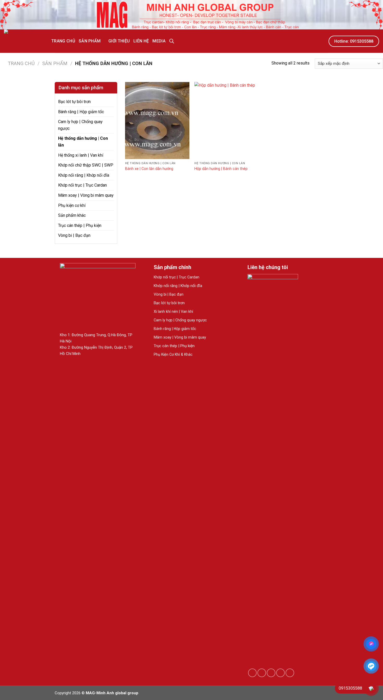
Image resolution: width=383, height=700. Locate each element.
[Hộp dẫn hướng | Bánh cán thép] (226, 120)
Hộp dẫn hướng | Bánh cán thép (221, 169)
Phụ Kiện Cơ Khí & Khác (173, 354)
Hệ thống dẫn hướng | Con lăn (83, 142)
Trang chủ (63, 41)
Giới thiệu (119, 41)
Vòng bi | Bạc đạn (74, 235)
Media (158, 41)
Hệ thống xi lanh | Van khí (80, 155)
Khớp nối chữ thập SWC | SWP (85, 165)
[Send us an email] (271, 673)
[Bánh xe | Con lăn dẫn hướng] (157, 120)
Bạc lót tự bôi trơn (74, 101)
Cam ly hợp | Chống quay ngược (80, 125)
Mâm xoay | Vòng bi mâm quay (86, 195)
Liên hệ (141, 41)
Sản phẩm (90, 41)
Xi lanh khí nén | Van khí (173, 311)
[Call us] (280, 673)
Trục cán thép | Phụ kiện (79, 225)
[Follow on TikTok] (261, 673)
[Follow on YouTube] (290, 673)
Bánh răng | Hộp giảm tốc (81, 111)
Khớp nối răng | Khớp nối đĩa (83, 175)
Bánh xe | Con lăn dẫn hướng (149, 169)
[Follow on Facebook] (252, 673)
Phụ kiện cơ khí (71, 205)
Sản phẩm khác (72, 215)
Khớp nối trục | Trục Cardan (82, 185)
